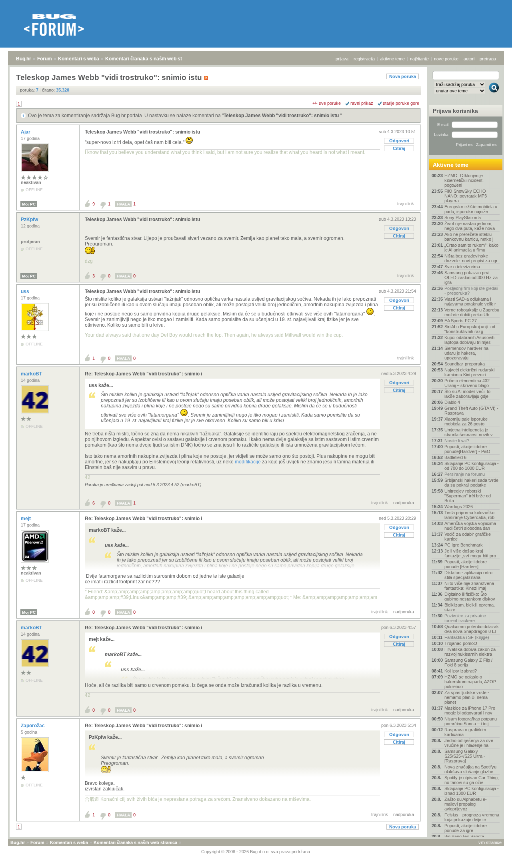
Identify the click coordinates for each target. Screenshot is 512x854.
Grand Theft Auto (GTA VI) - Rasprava (471, 410)
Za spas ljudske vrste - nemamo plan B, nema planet (466, 697)
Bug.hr (23, 59)
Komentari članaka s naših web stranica (150, 59)
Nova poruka (402, 76)
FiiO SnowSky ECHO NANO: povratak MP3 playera (465, 196)
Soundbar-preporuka (464, 363)
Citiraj (399, 148)
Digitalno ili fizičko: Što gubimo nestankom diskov (469, 596)
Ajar (26, 132)
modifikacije (248, 462)
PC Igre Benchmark (463, 545)
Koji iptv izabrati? (460, 670)
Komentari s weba (78, 59)
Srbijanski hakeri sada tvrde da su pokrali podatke (471, 482)
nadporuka (403, 502)
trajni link (405, 203)
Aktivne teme (450, 165)
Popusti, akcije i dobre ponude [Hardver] (465, 564)
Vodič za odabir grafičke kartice (467, 536)
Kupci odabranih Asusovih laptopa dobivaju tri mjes (469, 340)
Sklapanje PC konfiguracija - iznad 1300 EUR (471, 791)
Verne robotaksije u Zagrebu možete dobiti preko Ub (471, 312)
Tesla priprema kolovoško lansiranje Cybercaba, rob (469, 515)
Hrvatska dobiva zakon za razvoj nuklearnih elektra (470, 651)
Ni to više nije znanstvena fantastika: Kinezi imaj (469, 586)
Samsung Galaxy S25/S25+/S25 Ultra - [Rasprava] (464, 756)
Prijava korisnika (455, 111)
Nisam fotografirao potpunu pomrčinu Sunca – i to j (470, 721)
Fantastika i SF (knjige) (466, 637)
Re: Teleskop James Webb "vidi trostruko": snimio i (143, 374)
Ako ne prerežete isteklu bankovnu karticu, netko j (468, 236)
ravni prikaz (361, 103)
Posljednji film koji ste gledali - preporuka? (471, 290)
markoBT (32, 374)
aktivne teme (392, 58)
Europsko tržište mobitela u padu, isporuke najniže (470, 209)
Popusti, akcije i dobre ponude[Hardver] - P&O (467, 449)
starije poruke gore (401, 103)
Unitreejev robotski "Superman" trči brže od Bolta (467, 496)
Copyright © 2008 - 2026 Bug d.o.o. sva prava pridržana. (256, 851)
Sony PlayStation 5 (462, 217)
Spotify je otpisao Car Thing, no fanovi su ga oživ (471, 780)
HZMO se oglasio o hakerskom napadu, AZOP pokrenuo (470, 681)
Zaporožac (33, 725)
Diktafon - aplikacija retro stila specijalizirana (468, 575)
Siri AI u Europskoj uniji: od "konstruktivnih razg (469, 329)
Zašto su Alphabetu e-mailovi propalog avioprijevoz (465, 804)
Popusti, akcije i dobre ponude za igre (465, 828)
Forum (44, 59)
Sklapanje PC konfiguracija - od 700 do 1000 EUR (471, 466)
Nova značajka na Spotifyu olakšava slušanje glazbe (470, 769)
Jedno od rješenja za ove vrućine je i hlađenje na (468, 743)
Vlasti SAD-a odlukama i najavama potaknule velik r (470, 301)
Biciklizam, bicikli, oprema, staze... (469, 607)
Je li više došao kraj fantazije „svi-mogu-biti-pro (470, 553)
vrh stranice (490, 842)
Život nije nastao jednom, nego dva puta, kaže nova (469, 226)
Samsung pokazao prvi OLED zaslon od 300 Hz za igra (471, 277)
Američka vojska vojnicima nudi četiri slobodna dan (470, 526)
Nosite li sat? (456, 440)
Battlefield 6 (455, 457)
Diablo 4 (452, 402)
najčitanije (419, 58)
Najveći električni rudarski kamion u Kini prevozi (469, 372)
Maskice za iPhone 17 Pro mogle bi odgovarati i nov (469, 710)
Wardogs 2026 (458, 506)
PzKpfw (30, 219)
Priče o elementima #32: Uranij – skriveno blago (467, 383)
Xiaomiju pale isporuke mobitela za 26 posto (466, 421)
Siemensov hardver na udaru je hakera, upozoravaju (466, 353)
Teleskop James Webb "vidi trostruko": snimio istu (282, 115)
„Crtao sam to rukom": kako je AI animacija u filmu (471, 247)
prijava (342, 58)
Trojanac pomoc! (460, 643)
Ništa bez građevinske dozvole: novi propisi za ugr (471, 258)
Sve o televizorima (462, 266)
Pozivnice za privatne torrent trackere (465, 618)
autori (469, 58)
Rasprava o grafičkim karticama (465, 732)
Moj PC (29, 204)
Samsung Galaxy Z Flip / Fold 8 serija (468, 662)
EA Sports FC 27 (460, 320)
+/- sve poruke (326, 103)
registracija (364, 58)
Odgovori (399, 140)
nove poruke (446, 58)
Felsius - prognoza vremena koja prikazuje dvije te (471, 817)
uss (25, 291)
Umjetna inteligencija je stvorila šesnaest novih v (468, 432)
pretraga (488, 58)
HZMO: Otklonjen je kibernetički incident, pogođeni (464, 180)
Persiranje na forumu (464, 474)
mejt (26, 518)
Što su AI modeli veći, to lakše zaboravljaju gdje (467, 394)
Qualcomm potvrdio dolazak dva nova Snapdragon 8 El (471, 629)
